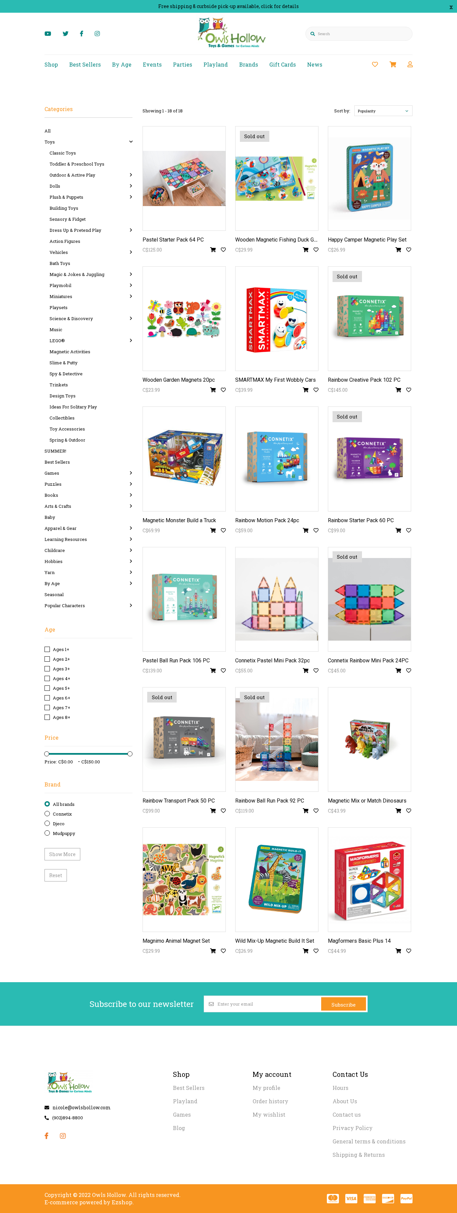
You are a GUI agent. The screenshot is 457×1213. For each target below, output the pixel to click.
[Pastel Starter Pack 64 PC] (184, 178)
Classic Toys (63, 153)
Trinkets (59, 385)
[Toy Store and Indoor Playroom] (233, 49)
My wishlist (269, 1114)
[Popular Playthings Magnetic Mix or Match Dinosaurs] (369, 739)
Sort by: (342, 111)
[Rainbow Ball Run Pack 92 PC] (276, 739)
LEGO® (57, 341)
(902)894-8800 (67, 1118)
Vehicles (59, 252)
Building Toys (64, 208)
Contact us (347, 1114)
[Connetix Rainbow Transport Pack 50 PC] (184, 739)
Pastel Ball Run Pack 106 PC (176, 660)
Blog (179, 1127)
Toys (49, 142)
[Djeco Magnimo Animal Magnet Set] (184, 879)
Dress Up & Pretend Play (75, 230)
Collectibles (62, 418)
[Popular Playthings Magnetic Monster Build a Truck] (184, 458)
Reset (55, 875)
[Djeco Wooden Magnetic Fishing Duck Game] (276, 178)
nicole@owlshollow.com (82, 1107)
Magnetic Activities (70, 352)
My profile (266, 1087)
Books (51, 495)
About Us (345, 1101)
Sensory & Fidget (68, 219)
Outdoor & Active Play (72, 175)
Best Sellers (85, 64)
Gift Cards (282, 64)
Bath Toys (60, 263)
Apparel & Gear (60, 528)
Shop (51, 64)
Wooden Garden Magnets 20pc (179, 380)
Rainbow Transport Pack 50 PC (179, 801)
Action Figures (65, 241)
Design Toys (63, 396)
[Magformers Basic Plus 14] (369, 879)
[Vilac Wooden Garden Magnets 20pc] (184, 318)
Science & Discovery (71, 318)
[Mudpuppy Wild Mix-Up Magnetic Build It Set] (276, 879)
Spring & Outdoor (67, 440)
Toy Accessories (67, 429)
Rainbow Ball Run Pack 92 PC (269, 801)
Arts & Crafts (57, 506)
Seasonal (54, 594)
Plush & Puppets (66, 197)
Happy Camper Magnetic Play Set (367, 240)
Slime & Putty (64, 363)
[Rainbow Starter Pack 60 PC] (369, 458)
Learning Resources (65, 539)
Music (56, 329)
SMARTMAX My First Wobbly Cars (275, 380)
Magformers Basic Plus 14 (359, 941)
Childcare (54, 550)
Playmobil (60, 285)
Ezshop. (123, 1202)
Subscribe (344, 1004)
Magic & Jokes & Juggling (77, 274)
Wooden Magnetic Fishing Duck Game (279, 240)
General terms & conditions (369, 1141)
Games (51, 473)
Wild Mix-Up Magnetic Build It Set (274, 941)
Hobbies (53, 561)
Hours (340, 1087)
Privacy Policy (353, 1127)
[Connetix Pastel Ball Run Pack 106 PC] (184, 599)
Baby (49, 517)
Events (152, 64)
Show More (62, 854)
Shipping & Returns (359, 1154)
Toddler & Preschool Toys (77, 164)
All (47, 131)
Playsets (59, 307)
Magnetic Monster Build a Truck (179, 520)
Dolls (55, 186)
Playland (215, 64)
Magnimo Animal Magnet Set (176, 941)
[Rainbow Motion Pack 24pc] (276, 458)
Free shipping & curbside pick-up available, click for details (228, 6)
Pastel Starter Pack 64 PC (173, 240)
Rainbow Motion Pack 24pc (267, 520)
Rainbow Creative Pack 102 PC (364, 380)
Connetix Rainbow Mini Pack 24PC (368, 660)
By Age (121, 64)
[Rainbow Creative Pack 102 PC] (369, 318)
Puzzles (53, 484)
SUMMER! (55, 451)
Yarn (49, 572)
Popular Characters (64, 605)
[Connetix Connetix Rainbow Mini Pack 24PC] (369, 599)
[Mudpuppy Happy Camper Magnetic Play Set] (369, 178)
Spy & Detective (66, 374)
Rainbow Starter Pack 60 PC (361, 520)
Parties (182, 64)
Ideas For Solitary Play (73, 407)
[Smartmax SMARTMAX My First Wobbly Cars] (276, 318)
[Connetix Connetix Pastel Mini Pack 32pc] (276, 599)
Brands (248, 64)
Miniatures (61, 296)
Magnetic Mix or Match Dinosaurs (367, 801)
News (314, 64)
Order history (270, 1101)
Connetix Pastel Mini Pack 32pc (272, 660)
